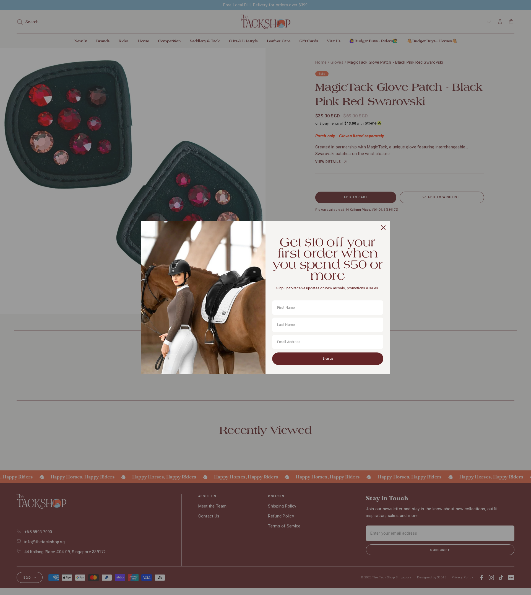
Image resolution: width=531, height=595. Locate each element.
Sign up (328, 358)
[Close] (383, 227)
